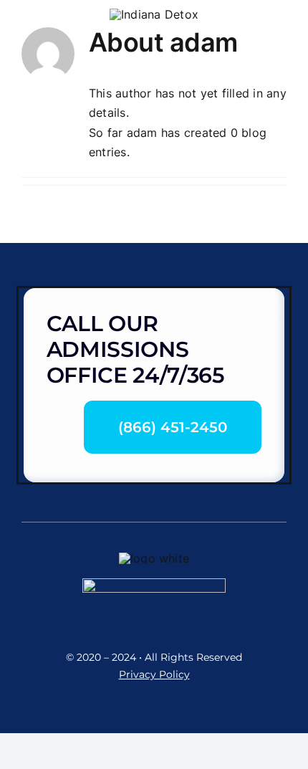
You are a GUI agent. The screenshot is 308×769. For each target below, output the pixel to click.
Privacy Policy (154, 674)
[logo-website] (154, 14)
